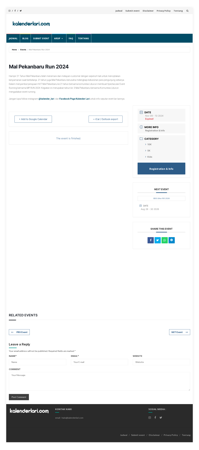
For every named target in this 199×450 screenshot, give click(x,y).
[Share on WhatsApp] (165, 240)
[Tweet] (158, 240)
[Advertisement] (131, 23)
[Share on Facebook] (151, 240)
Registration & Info (155, 130)
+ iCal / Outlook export (105, 119)
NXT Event (177, 332)
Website (137, 355)
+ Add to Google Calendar (33, 119)
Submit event (132, 10)
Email (75, 355)
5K (148, 150)
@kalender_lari (46, 99)
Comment (15, 369)
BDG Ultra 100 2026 (161, 198)
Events (23, 50)
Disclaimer (148, 10)
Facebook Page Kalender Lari (74, 99)
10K (149, 144)
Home (14, 50)
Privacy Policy (164, 10)
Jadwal (119, 10)
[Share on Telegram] (172, 240)
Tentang (178, 10)
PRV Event (21, 332)
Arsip (57, 38)
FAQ (71, 38)
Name (13, 355)
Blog (25, 38)
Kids (149, 156)
